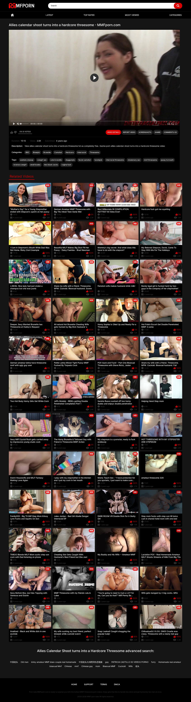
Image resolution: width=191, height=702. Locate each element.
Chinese (68, 666)
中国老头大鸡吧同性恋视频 (90, 662)
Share (157, 132)
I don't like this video (15, 132)
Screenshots (145, 132)
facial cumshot (85, 160)
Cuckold (122, 666)
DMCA (117, 684)
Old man (24, 662)
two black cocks (51, 165)
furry (153, 662)
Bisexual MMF (109, 666)
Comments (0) (170, 132)
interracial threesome (115, 160)
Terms (103, 684)
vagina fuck (66, 165)
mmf (77, 666)
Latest (49, 15)
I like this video (11, 132)
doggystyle (70, 160)
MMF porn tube (93, 696)
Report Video (129, 132)
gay (107, 662)
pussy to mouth (167, 160)
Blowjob (36, 152)
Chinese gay (87, 666)
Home (12, 15)
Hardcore (70, 152)
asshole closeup (26, 160)
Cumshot (58, 152)
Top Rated (89, 15)
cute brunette (56, 160)
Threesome (94, 152)
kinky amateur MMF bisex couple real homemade (53, 662)
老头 (137, 666)
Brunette (47, 152)
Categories (175, 15)
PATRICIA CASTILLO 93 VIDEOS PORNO (129, 662)
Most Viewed (132, 15)
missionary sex (134, 160)
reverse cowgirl (20, 165)
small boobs (35, 165)
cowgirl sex (42, 160)
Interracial (81, 152)
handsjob (98, 160)
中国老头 (14, 662)
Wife (130, 666)
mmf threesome (150, 160)
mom (98, 666)
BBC (27, 152)
